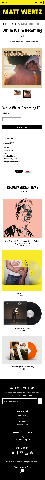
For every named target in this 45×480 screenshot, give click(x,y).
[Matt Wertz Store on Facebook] (17, 453)
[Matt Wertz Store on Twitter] (13, 453)
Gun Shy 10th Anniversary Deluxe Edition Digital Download (22, 242)
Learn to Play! (22, 415)
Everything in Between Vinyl (22, 367)
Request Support (22, 440)
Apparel (22, 421)
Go (40, 401)
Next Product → (33, 42)
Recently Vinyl (22, 293)
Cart (39, 2)
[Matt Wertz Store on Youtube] (26, 453)
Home (5, 24)
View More (22, 191)
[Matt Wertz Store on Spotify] (31, 453)
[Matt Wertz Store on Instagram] (21, 453)
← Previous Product (14, 42)
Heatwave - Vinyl (22, 329)
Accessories (22, 424)
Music (13, 24)
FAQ (22, 437)
